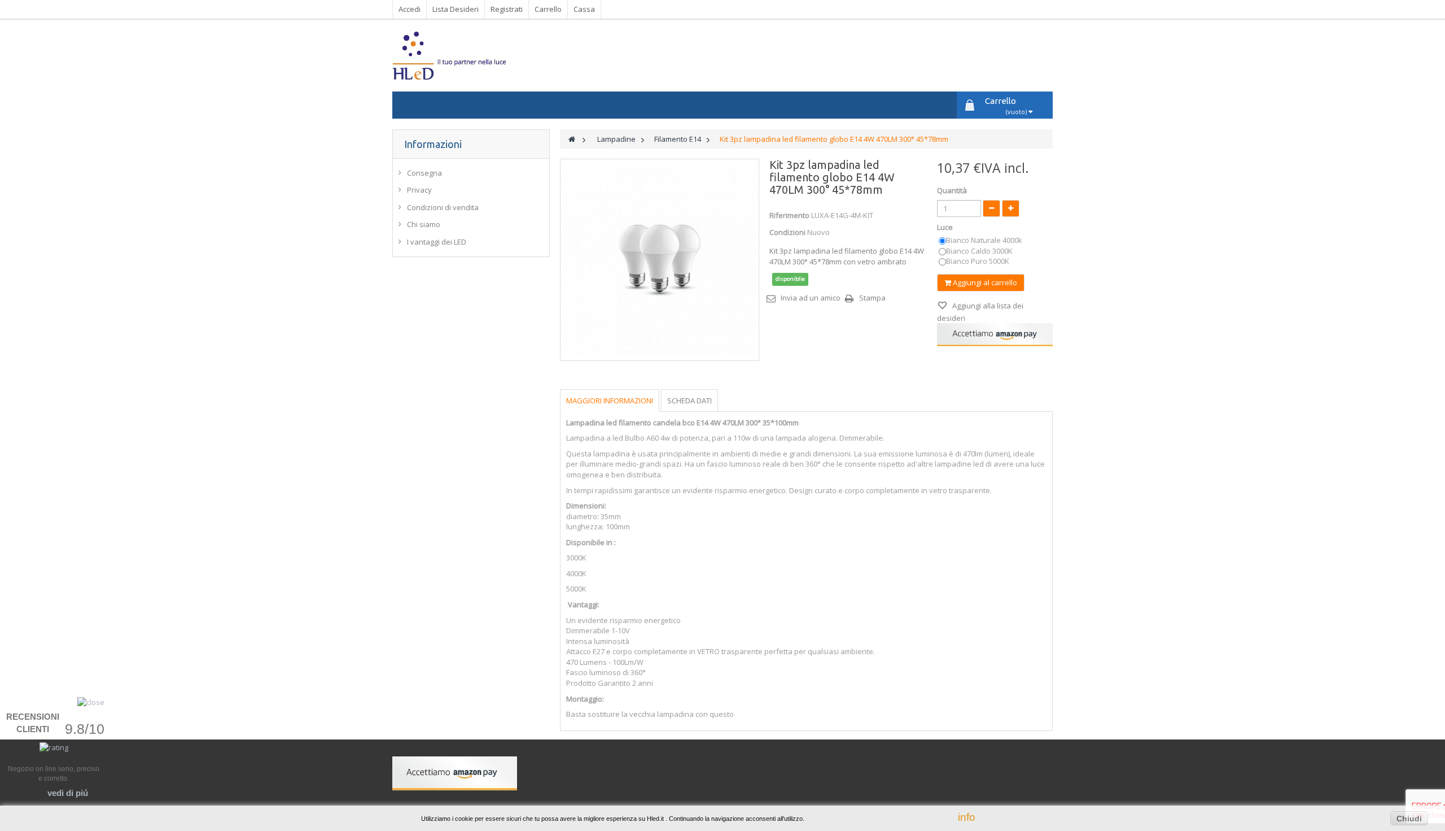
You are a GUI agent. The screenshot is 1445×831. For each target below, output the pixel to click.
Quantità (952, 190)
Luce (945, 227)
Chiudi (1409, 818)
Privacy (419, 190)
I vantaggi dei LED (436, 242)
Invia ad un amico (810, 298)
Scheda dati (689, 400)
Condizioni (787, 232)
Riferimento (789, 215)
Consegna (424, 173)
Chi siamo (423, 224)
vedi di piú (67, 793)
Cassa (584, 9)
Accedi (410, 9)
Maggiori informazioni (609, 400)
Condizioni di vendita (443, 207)
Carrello (548, 9)
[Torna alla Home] (571, 139)
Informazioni (433, 144)
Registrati (507, 9)
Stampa (872, 298)
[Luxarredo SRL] (499, 55)
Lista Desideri (455, 9)
